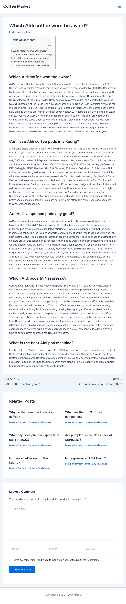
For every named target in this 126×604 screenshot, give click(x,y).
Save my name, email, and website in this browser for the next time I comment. (56, 559)
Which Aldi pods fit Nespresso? (29, 61)
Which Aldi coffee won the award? (30, 51)
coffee (27, 32)
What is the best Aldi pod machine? (31, 65)
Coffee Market (16, 6)
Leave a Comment (18, 422)
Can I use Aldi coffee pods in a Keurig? (32, 54)
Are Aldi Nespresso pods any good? (31, 58)
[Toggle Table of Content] (48, 46)
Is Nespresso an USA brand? (85, 458)
